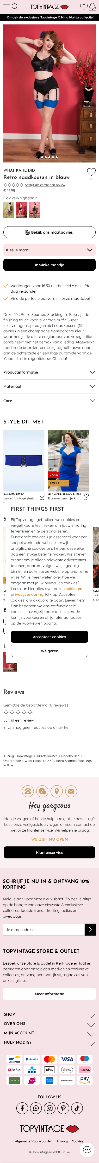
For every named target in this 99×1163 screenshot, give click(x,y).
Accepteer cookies (49, 636)
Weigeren (49, 650)
